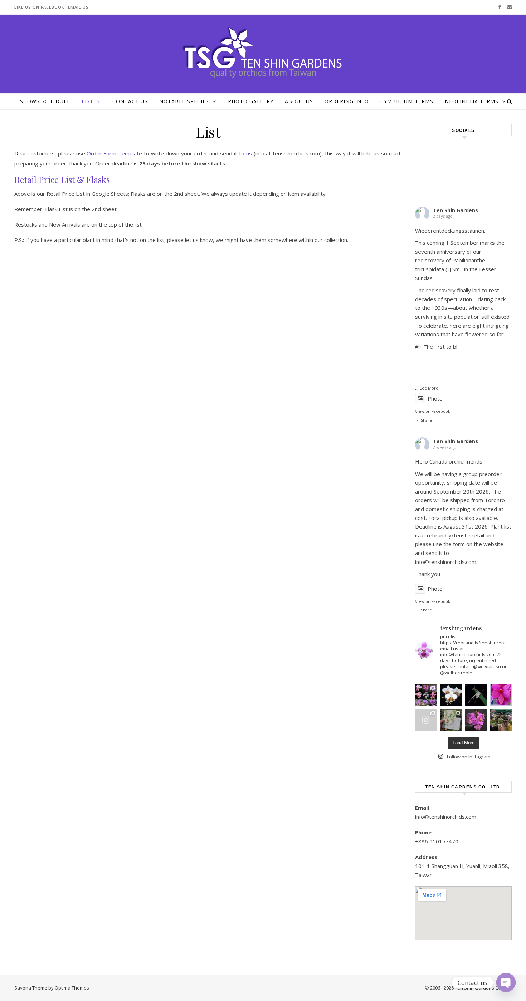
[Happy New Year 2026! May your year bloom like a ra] (476, 720)
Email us (78, 7)
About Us (299, 101)
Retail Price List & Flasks (62, 179)
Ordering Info (347, 101)
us (249, 153)
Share (426, 420)
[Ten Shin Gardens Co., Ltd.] (263, 53)
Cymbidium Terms (406, 101)
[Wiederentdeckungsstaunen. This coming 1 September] (426, 695)
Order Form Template (114, 153)
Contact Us (130, 101)
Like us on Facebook (39, 7)
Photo (435, 398)
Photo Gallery (250, 101)
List (87, 101)
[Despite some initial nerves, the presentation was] (426, 720)
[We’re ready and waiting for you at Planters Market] (501, 720)
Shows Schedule (45, 101)
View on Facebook (432, 411)
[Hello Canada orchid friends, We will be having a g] (451, 695)
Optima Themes (72, 988)
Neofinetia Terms (471, 101)
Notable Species (184, 101)
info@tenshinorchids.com (445, 816)
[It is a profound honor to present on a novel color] (451, 720)
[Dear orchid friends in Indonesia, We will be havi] (476, 695)
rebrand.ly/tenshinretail (455, 535)
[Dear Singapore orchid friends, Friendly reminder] (501, 695)
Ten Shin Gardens (455, 210)
